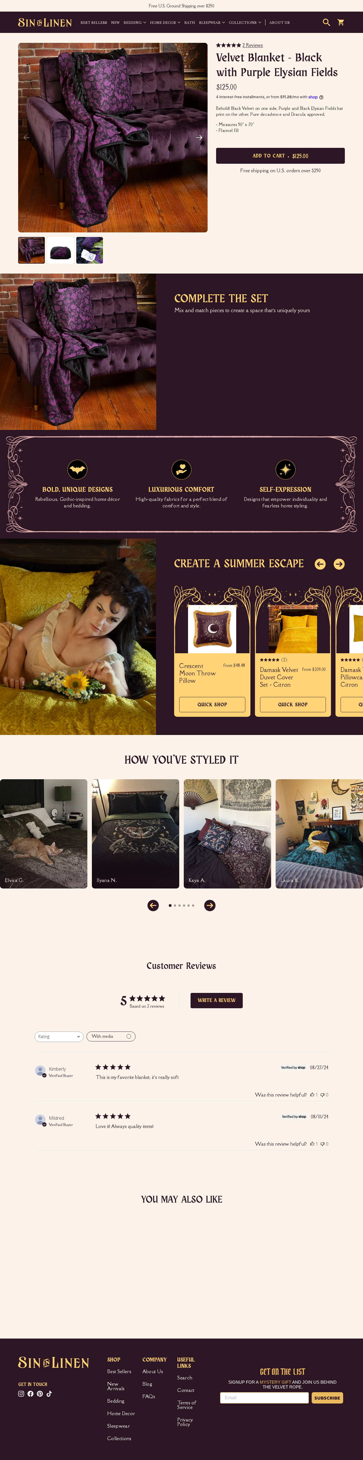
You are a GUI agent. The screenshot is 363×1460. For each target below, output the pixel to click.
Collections (243, 22)
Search (184, 1378)
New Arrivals (116, 1386)
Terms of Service (187, 1405)
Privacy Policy (185, 1422)
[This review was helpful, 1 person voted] (312, 1095)
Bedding (133, 22)
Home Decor (163, 22)
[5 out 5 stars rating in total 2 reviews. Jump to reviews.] (26, 1289)
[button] (199, 137)
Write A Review (217, 1000)
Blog (147, 1384)
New (115, 22)
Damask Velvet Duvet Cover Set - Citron (279, 677)
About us (279, 22)
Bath (189, 22)
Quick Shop (212, 707)
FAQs (148, 1396)
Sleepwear (209, 22)
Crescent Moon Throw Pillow (197, 673)
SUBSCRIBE (327, 1397)
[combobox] (59, 1037)
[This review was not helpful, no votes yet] (322, 1095)
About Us (152, 1371)
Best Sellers (94, 22)
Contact (185, 1390)
